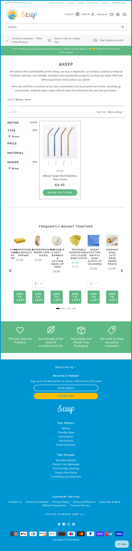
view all (33, 122)
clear (35, 130)
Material (15, 153)
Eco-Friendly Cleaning (66, 468)
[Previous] (10, 270)
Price (12, 143)
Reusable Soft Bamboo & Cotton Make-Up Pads (58, 258)
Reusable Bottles (66, 460)
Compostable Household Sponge (23, 252)
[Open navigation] (124, 14)
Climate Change (92, 3)
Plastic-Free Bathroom (66, 464)
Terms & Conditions (37, 501)
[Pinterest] (73, 524)
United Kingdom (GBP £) (64, 514)
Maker (13, 162)
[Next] (121, 270)
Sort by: (101, 112)
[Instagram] (68, 524)
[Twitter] (59, 524)
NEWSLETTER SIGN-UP (57, 3)
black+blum (66, 440)
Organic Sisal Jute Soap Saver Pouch (112, 256)
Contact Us (105, 3)
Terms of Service (80, 505)
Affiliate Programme (54, 505)
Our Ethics (71, 3)
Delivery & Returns (84, 501)
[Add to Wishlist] (73, 128)
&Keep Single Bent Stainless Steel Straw (60, 175)
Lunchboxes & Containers (66, 476)
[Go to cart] (118, 14)
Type (11, 130)
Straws (15, 136)
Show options (60, 192)
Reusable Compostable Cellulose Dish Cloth (79, 254)
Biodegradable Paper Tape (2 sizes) (43, 252)
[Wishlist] (106, 14)
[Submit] (122, 27)
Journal (80, 3)
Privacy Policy (60, 501)
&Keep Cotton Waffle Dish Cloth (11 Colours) (95, 256)
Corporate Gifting (119, 3)
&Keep (15, 168)
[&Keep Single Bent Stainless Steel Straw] (60, 141)
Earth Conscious (66, 444)
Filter (14, 111)
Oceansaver (66, 436)
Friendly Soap (66, 432)
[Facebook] (64, 524)
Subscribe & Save (109, 501)
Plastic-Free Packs (66, 472)
